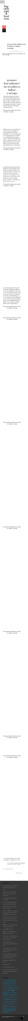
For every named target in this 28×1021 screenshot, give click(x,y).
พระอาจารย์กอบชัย (6, 988)
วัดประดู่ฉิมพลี (12, 996)
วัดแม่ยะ (11, 997)
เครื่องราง (9, 1004)
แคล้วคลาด (10, 1010)
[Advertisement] (16, 34)
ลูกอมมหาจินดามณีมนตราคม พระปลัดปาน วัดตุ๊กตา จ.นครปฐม (16, 46)
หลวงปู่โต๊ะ (10, 1003)
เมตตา (5, 1006)
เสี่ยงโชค (5, 1008)
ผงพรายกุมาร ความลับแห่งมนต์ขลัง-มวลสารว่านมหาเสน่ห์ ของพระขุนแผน (10, 937)
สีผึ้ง (11, 999)
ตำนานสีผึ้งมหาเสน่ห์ (8, 929)
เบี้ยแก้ (12, 1004)
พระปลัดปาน (11, 862)
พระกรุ (10, 985)
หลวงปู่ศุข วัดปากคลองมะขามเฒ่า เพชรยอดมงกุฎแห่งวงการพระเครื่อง (10, 971)
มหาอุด (11, 992)
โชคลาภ (6, 1011)
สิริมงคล (8, 999)
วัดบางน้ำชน (7, 996)
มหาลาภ (6, 992)
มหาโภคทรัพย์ (11, 994)
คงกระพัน (12, 980)
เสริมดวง (14, 1006)
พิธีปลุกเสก (13, 988)
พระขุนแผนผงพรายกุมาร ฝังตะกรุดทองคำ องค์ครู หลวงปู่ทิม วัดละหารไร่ (10, 949)
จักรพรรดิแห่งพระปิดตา (8, 967)
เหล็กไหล (10, 1008)
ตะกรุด (11, 982)
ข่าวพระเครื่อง (15, 51)
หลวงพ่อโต (5, 1004)
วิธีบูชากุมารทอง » (19, 872)
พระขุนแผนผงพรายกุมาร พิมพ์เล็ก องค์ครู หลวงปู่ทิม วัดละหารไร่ (10, 887)
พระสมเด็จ (15, 987)
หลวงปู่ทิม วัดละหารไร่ (12, 1001)
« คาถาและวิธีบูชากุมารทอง (8, 868)
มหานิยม (11, 990)
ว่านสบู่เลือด (18, 864)
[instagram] (23, 1017)
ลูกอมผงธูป (18, 862)
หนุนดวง (15, 999)
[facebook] (21, 1017)
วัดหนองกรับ (7, 997)
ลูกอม (15, 862)
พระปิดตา (9, 987)
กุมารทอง (5, 980)
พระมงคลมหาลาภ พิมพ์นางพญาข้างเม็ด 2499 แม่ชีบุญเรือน (10, 943)
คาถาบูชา (5, 982)
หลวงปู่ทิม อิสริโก (5, 1002)
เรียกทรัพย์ (10, 1006)
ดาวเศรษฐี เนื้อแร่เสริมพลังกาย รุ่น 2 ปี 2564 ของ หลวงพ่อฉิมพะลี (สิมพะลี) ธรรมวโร (10, 955)
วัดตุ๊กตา (14, 864)
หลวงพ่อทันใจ (6, 964)
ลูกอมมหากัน (13, 863)
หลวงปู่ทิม (5, 1001)
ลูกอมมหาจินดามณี (19, 863)
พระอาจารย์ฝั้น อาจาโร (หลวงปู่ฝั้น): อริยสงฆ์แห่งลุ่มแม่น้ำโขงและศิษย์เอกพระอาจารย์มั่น (10, 912)
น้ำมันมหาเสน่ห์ (10, 983)
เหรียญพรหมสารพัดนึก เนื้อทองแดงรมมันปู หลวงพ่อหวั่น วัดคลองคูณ (10, 893)
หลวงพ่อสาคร (15, 1002)
